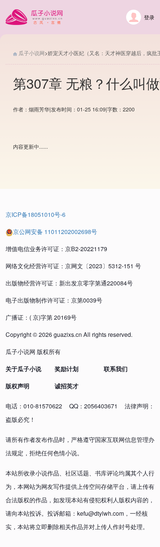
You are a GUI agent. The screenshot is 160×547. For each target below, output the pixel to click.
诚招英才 (67, 386)
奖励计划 (67, 368)
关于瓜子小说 (23, 368)
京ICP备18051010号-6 (35, 214)
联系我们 (116, 368)
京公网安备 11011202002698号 (55, 231)
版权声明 (17, 386)
